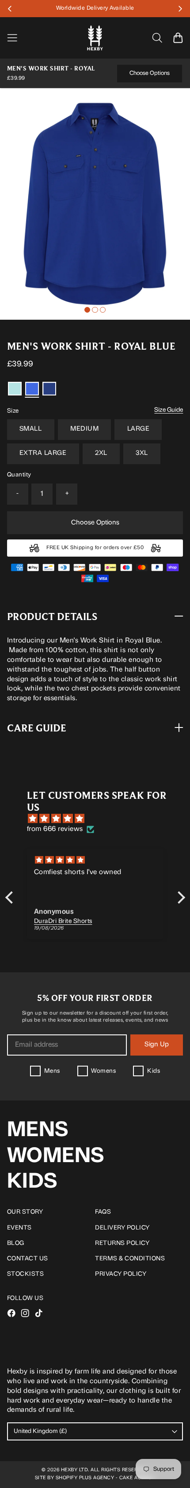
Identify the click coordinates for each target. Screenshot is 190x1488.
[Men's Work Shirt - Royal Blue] (95, 204)
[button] (15, 8)
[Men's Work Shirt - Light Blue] (15, 388)
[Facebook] (11, 1313)
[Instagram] (25, 1313)
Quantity (19, 475)
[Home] (95, 38)
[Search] (157, 38)
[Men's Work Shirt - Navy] (49, 388)
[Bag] (178, 38)
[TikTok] (38, 1313)
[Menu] (17, 38)
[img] (99, 818)
